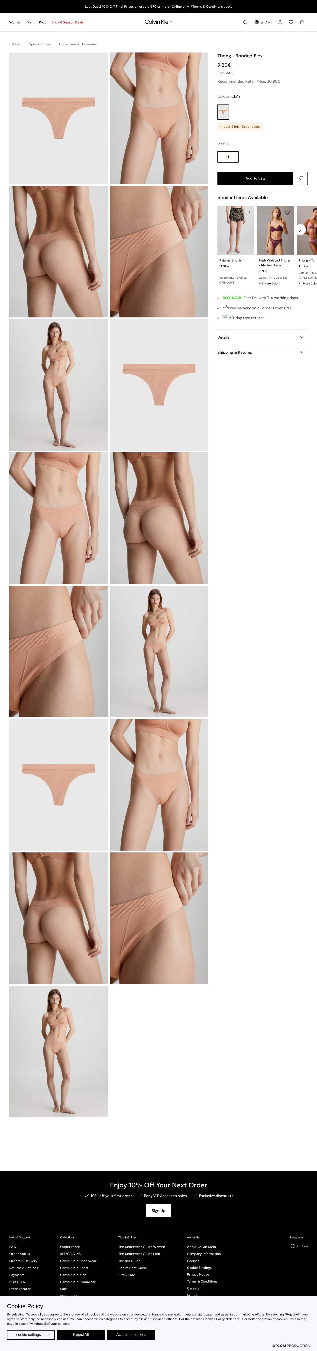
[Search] (245, 22)
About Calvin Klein (201, 1247)
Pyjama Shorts (230, 260)
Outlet (15, 44)
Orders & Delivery (23, 1261)
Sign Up (158, 1210)
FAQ (12, 1247)
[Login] (279, 22)
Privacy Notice (198, 1274)
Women (15, 22)
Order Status (19, 1254)
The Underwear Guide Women (141, 1247)
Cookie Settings (199, 1268)
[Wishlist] (291, 22)
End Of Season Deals (68, 22)
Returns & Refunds (23, 1268)
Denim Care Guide (132, 1268)
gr (262, 22)
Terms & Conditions (202, 1281)
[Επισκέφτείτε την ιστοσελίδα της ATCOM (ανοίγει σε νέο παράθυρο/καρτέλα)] (291, 1346)
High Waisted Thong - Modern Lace (274, 262)
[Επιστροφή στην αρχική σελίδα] (158, 22)
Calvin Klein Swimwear (78, 1282)
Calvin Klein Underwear (78, 1261)
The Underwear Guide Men (139, 1254)
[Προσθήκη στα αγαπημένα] (301, 178)
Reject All (81, 1335)
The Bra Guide (129, 1261)
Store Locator (20, 1289)
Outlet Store (70, 1247)
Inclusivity (194, 1295)
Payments (17, 1275)
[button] (300, 229)
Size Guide (126, 1275)
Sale (63, 1289)
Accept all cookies (131, 1335)
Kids (42, 22)
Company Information (204, 1254)
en (270, 22)
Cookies (193, 1261)
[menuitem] (16, 22)
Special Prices (40, 44)
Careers (193, 1288)
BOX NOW (17, 1282)
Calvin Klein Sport (74, 1268)
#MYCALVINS (70, 1254)
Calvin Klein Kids (73, 1275)
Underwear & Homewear (78, 44)
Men (30, 22)
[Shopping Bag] (302, 22)
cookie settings (28, 1335)
